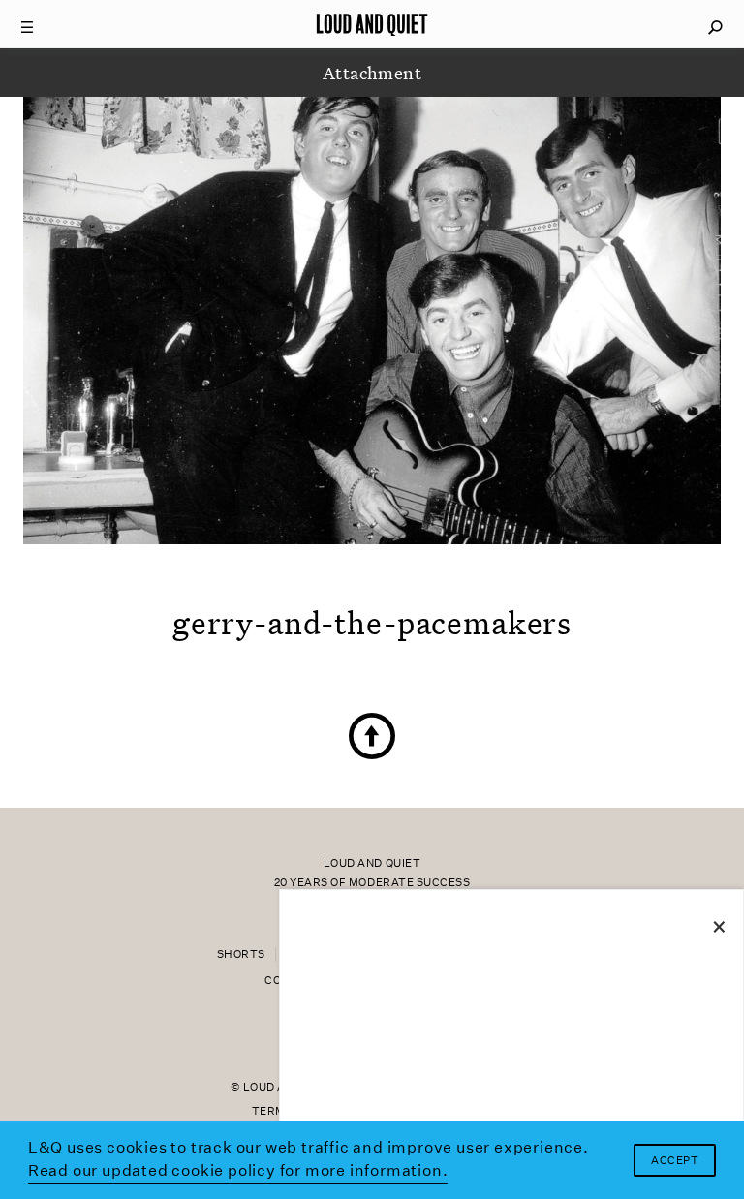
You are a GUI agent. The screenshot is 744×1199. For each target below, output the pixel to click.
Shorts (241, 954)
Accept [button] (674, 1160)
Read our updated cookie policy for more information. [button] (238, 1170)
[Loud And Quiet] (372, 24)
